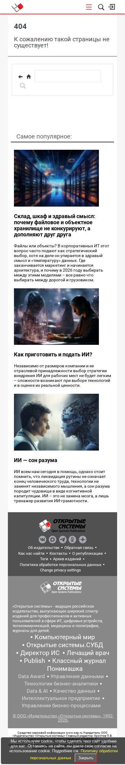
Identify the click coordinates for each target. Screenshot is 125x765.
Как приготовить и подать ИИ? (53, 354)
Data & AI (37, 691)
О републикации (87, 553)
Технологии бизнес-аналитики (61, 684)
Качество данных (74, 691)
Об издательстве (43, 547)
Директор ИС (40, 653)
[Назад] (20, 76)
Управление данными (77, 676)
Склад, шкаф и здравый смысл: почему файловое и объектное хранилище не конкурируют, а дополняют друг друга (54, 225)
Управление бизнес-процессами (61, 705)
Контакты (58, 553)
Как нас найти (31, 553)
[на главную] (28, 76)
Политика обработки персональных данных (60, 564)
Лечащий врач (88, 653)
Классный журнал (79, 660)
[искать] (23, 85)
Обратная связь (78, 547)
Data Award (31, 676)
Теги (44, 559)
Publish (34, 660)
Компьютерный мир (65, 637)
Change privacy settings (60, 570)
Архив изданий (67, 559)
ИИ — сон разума (35, 460)
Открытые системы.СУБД (64, 645)
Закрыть (85, 758)
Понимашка (65, 668)
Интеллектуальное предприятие (61, 698)
